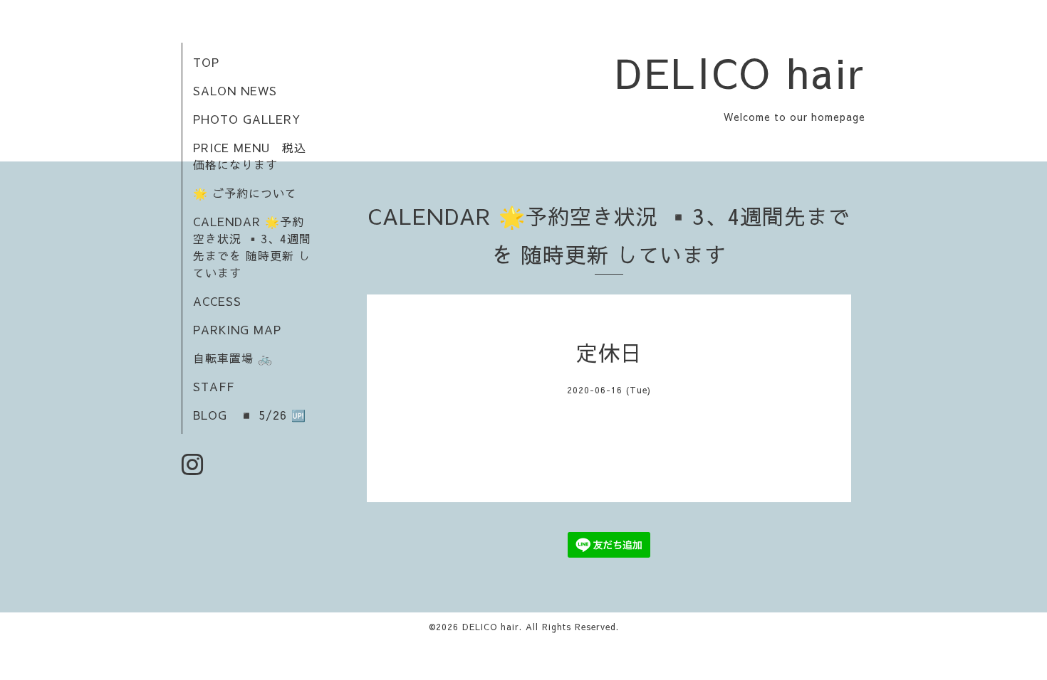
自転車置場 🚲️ (233, 358)
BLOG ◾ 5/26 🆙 (249, 415)
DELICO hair (740, 72)
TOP (206, 62)
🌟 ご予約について (245, 193)
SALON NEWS (235, 90)
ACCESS (217, 301)
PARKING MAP (237, 329)
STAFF (213, 386)
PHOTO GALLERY (247, 119)
